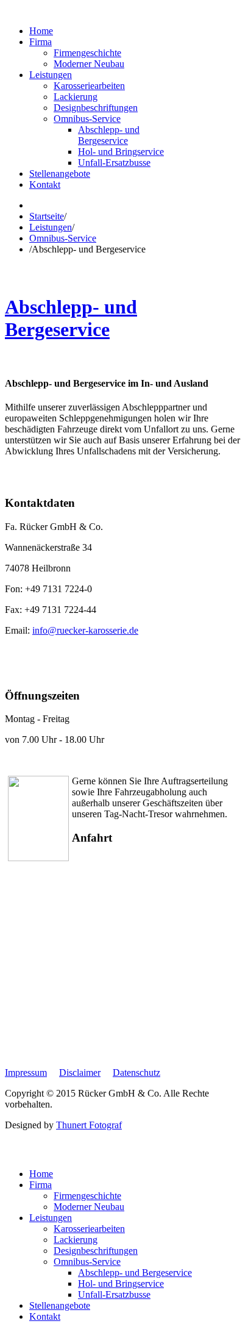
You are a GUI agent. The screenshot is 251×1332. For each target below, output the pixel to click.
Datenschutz (136, 1072)
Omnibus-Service (62, 238)
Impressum (26, 1072)
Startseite (46, 216)
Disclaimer (80, 1072)
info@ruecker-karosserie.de (85, 630)
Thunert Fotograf (89, 1125)
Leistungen (50, 227)
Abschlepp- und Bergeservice (71, 318)
